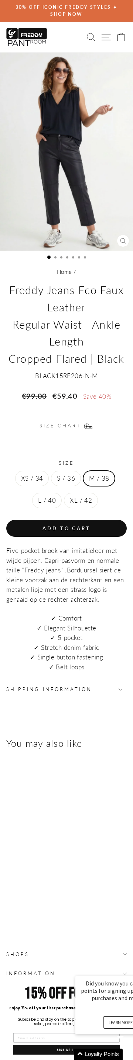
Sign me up (66, 1050)
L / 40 (47, 500)
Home (64, 271)
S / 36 (66, 478)
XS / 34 (32, 478)
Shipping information (49, 689)
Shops (17, 954)
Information (30, 973)
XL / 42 (81, 500)
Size (66, 463)
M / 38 (99, 478)
